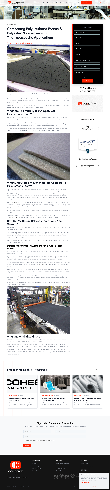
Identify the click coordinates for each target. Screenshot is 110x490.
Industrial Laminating (36, 468)
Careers (57, 466)
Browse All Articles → (97, 370)
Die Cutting (34, 463)
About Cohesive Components (62, 463)
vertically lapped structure (16, 202)
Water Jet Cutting (35, 470)
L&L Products (40, 194)
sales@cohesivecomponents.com (88, 466)
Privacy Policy (77, 486)
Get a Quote (86, 2)
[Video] (87, 103)
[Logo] (16, 3)
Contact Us (98, 2)
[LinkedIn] (82, 470)
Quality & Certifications (61, 468)
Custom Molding (35, 466)
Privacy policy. (84, 482)
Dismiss (94, 486)
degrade (40, 264)
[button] (99, 129)
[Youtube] (85, 470)
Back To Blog (13, 24)
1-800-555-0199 (84, 463)
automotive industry (12, 217)
